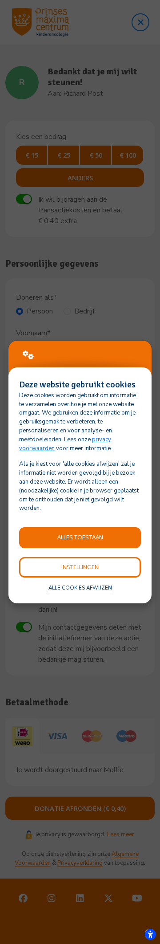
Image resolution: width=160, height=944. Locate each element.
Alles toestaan (80, 537)
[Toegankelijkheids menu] (150, 934)
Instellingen (80, 567)
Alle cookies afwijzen (80, 587)
